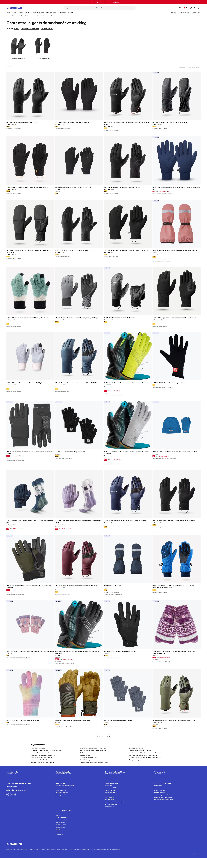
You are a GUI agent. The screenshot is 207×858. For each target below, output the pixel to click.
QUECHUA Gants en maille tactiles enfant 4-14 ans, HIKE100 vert (27, 318)
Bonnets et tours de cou (136, 748)
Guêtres (82, 752)
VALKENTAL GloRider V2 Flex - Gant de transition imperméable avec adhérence (126, 384)
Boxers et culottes (85, 755)
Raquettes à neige (47, 28)
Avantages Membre (184, 12)
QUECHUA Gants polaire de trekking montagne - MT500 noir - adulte (126, 250)
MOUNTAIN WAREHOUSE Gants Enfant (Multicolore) (23, 720)
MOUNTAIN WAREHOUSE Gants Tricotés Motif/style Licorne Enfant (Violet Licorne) (30, 652)
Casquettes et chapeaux (38, 748)
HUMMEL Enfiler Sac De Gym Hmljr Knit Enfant (70, 452)
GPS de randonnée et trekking (39, 760)
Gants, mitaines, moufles (42, 58)
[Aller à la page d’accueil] (14, 8)
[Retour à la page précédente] (98, 736)
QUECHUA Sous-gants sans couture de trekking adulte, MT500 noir (174, 318)
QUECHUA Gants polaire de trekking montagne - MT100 (122, 187)
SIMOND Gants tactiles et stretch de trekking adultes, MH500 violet (77, 586)
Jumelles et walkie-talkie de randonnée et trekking (144, 752)
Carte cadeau (196, 12)
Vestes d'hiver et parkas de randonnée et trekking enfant (145, 757)
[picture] (30, 96)
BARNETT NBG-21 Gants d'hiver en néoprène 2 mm (169, 383)
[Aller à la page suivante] (109, 736)
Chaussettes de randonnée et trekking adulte (93, 748)
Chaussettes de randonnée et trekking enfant (44, 755)
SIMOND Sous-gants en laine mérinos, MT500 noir (22, 122)
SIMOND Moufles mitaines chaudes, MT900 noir (119, 318)
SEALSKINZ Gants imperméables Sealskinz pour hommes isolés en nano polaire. (30, 453)
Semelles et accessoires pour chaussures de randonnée (47, 750)
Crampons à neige (134, 760)
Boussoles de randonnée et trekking (41, 752)
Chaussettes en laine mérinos (88, 757)
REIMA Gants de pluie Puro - (113, 586)
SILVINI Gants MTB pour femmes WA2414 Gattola (120, 651)
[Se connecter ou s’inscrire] (195, 8)
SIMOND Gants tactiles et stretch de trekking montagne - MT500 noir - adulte (127, 123)
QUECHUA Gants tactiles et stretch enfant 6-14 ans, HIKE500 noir (27, 187)
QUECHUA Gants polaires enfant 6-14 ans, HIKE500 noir (73, 187)
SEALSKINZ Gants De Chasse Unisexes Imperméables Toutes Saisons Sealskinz (29, 586)
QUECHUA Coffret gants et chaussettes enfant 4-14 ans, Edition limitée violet (78, 521)
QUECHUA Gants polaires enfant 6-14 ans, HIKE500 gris (24, 383)
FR (186, 8)
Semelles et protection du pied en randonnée (93, 750)
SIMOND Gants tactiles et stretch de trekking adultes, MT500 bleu (76, 383)
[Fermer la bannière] (199, 2)
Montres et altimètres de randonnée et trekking (143, 755)
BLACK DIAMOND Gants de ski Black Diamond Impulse (72, 720)
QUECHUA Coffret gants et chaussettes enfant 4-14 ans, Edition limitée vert (29, 521)
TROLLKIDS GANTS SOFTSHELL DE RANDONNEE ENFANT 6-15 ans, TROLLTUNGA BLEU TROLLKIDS (174, 586)
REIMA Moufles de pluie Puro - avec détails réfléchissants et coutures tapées (175, 251)
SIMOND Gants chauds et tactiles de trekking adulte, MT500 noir (174, 520)
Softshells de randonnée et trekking (41, 757)
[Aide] (191, 8)
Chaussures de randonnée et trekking (140, 750)
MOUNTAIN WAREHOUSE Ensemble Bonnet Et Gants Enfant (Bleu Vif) (175, 452)
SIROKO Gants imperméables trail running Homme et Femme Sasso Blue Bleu (176, 188)
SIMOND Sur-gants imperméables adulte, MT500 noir (170, 122)
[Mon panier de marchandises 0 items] (199, 8)
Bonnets (16, 28)
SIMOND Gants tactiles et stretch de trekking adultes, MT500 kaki (174, 720)
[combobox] (195, 67)
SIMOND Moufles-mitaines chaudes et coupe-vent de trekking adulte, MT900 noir (29, 251)
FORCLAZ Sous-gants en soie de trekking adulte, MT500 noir (75, 250)
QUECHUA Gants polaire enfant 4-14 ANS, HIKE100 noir (72, 122)
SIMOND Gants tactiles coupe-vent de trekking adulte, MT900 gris (76, 318)
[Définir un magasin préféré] (180, 8)
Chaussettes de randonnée (30, 28)
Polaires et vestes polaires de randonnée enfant (94, 762)
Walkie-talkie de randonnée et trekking (42, 762)
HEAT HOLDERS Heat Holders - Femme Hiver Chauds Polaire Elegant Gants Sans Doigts (175, 652)
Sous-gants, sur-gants (18, 58)
